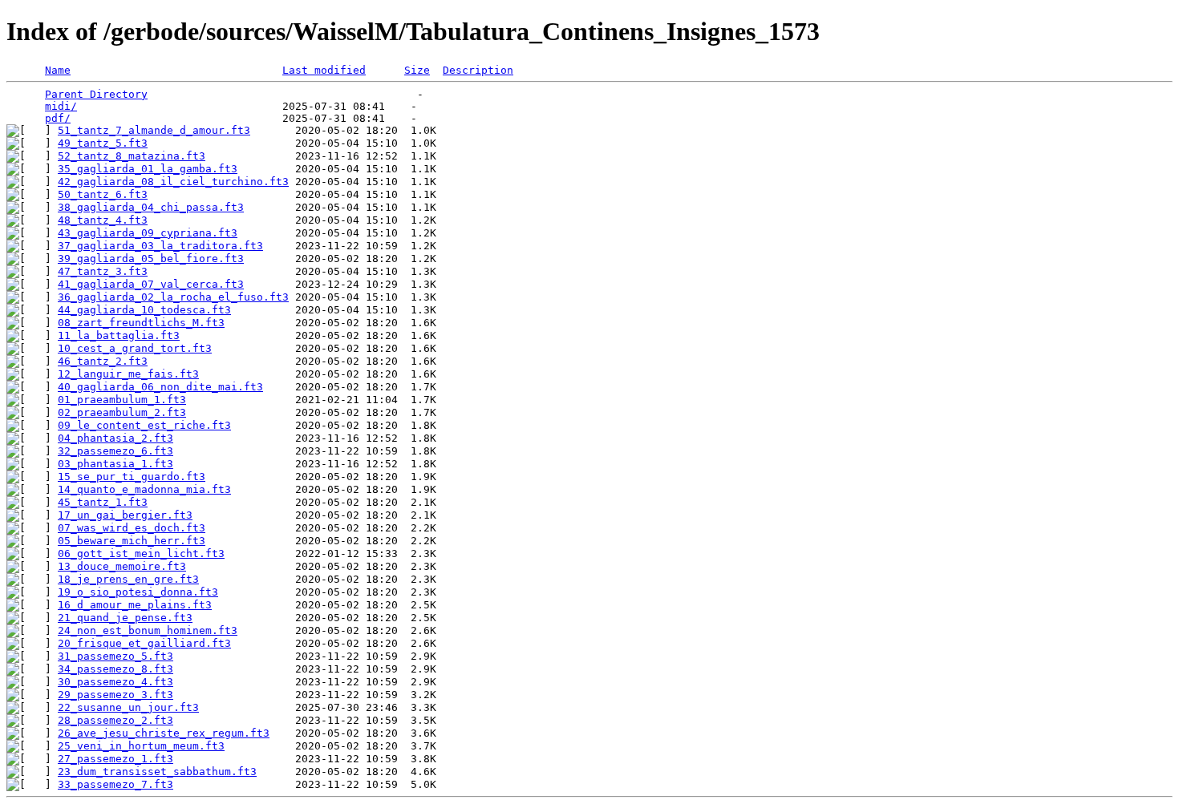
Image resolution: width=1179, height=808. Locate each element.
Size (417, 70)
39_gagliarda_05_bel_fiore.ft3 (151, 258)
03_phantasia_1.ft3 (115, 464)
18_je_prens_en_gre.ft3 (128, 579)
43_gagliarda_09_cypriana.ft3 (147, 233)
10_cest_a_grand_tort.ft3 (135, 348)
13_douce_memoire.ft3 (122, 566)
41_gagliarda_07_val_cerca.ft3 (151, 284)
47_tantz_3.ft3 (103, 271)
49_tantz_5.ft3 (103, 143)
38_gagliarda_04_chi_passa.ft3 (151, 207)
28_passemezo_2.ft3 (115, 720)
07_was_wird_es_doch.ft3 (131, 528)
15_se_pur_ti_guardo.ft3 (131, 477)
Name (58, 70)
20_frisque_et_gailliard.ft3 (144, 643)
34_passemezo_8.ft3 (115, 669)
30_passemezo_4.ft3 (115, 682)
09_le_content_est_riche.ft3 (144, 425)
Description (478, 70)
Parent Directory (96, 94)
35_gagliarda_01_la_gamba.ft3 (147, 169)
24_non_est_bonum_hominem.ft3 (147, 630)
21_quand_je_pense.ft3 (125, 618)
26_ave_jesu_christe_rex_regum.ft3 (163, 733)
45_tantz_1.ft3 (103, 502)
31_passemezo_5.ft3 (115, 656)
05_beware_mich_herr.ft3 (131, 541)
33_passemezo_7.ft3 (115, 784)
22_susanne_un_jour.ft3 (128, 707)
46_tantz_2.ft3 (103, 361)
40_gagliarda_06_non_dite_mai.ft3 (160, 387)
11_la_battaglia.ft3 (119, 335)
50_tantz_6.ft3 (103, 194)
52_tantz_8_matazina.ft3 (131, 156)
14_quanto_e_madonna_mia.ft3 (144, 489)
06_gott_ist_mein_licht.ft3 (141, 553)
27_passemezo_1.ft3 (115, 759)
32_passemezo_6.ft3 (115, 451)
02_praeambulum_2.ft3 (122, 412)
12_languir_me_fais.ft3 (128, 374)
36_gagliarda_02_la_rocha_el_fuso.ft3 (173, 297)
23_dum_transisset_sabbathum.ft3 (157, 772)
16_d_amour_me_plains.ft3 (135, 605)
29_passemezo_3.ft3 (115, 695)
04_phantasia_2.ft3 (115, 438)
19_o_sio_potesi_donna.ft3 (138, 592)
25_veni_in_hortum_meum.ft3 (141, 746)
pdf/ (58, 118)
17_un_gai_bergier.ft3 (125, 515)
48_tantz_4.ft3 (103, 220)
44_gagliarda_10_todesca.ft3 (144, 310)
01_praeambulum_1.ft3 (122, 400)
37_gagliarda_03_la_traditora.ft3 (160, 246)
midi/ (61, 106)
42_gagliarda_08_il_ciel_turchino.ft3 (173, 182)
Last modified (324, 70)
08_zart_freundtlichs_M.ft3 (141, 323)
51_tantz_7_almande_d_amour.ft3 (154, 130)
